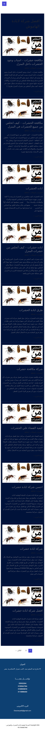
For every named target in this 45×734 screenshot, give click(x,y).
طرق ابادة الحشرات (31, 310)
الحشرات (40, 68)
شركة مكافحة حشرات (30, 369)
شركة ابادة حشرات (31, 549)
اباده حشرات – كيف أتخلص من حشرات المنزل (24, 249)
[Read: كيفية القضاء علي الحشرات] (22, 414)
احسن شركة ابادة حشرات (27, 487)
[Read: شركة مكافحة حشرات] (22, 355)
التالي (18, 650)
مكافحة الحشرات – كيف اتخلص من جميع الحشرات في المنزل (24, 124)
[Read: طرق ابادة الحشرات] (22, 296)
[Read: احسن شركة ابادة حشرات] (22, 473)
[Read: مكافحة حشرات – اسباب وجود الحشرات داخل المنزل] (22, 46)
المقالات (33, 68)
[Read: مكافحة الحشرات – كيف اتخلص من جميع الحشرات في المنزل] (22, 108)
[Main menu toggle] (4, 4)
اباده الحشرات (34, 188)
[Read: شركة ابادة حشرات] (22, 534)
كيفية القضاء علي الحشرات (27, 428)
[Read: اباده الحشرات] (22, 174)
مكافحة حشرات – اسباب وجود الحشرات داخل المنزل (25, 62)
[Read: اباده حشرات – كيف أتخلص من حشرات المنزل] (22, 233)
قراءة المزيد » (38, 91)
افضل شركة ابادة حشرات (27, 610)
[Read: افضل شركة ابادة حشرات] (22, 596)
